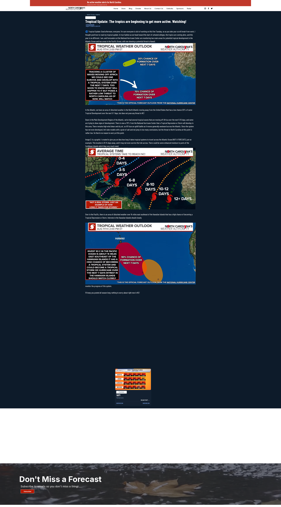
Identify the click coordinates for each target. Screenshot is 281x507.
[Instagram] (205, 8)
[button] (138, 8)
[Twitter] (212, 8)
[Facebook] (208, 8)
